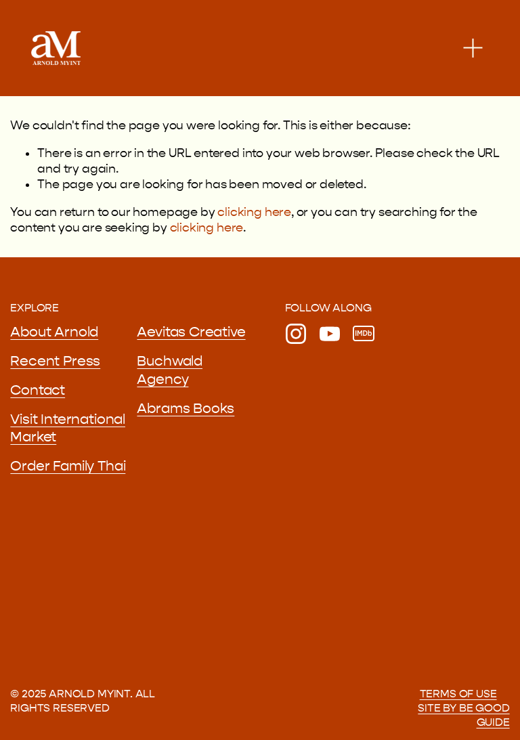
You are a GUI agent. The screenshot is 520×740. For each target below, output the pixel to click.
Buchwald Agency (169, 370)
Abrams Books (185, 408)
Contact (37, 390)
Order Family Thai (67, 466)
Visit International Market (67, 428)
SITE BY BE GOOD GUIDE (463, 714)
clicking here (254, 212)
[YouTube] (330, 334)
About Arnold (54, 332)
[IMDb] (363, 334)
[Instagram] (296, 334)
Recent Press (55, 361)
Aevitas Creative (191, 332)
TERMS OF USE (458, 693)
